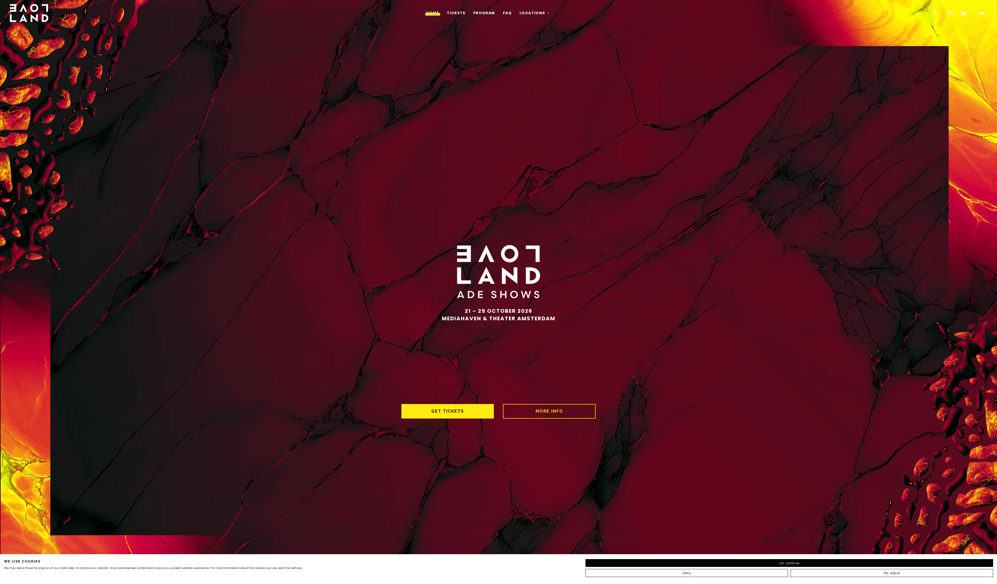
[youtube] (964, 13)
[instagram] (950, 13)
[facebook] (935, 13)
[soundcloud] (982, 13)
